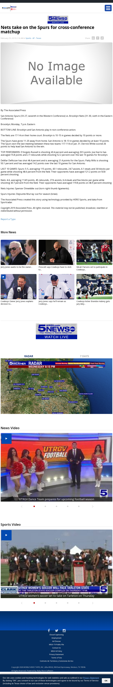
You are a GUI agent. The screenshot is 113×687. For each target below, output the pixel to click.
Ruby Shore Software (45, 671)
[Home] (18, 8)
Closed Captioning (56, 635)
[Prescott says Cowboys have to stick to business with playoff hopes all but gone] (56, 252)
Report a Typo (8, 219)
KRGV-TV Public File (56, 644)
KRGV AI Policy (56, 651)
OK (106, 681)
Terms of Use (56, 658)
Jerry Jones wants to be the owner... (16, 267)
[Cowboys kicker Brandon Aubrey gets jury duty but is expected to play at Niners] (94, 286)
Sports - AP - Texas (33, 38)
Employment (56, 638)
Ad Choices (56, 641)
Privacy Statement (56, 654)
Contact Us (56, 648)
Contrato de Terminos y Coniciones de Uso (56, 661)
